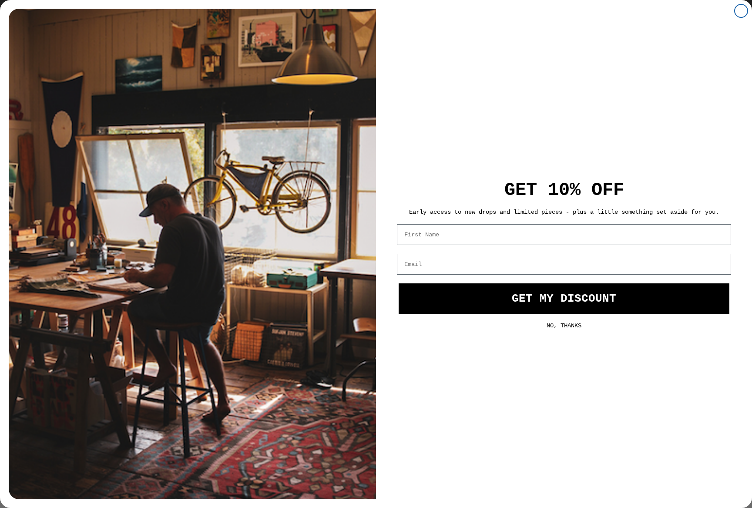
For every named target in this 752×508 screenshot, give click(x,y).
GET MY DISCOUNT (564, 298)
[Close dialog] (741, 10)
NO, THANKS (564, 325)
